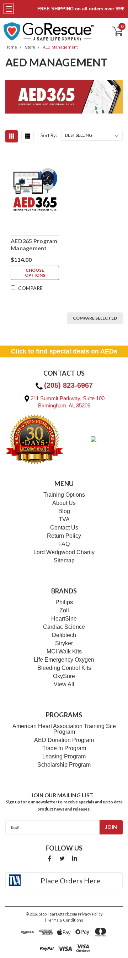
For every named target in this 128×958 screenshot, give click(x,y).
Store (30, 47)
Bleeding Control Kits (64, 668)
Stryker (64, 643)
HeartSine (64, 619)
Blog (64, 511)
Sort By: (49, 135)
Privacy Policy (90, 914)
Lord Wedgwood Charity (64, 552)
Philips (64, 602)
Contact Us (64, 528)
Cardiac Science (64, 627)
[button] (0, 957)
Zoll (64, 610)
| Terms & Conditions (64, 920)
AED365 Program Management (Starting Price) (34, 244)
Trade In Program (64, 748)
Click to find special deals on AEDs (64, 351)
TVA (64, 519)
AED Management (60, 47)
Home (11, 47)
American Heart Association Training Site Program (64, 729)
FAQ (64, 544)
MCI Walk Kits (64, 651)
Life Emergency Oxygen (64, 660)
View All (64, 684)
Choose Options (35, 272)
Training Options (64, 495)
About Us (64, 503)
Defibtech (64, 635)
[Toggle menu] (9, 9)
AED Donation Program (64, 740)
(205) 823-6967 (68, 385)
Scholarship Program (64, 765)
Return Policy (64, 536)
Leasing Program (64, 756)
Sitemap (64, 560)
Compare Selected (95, 318)
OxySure (64, 676)
